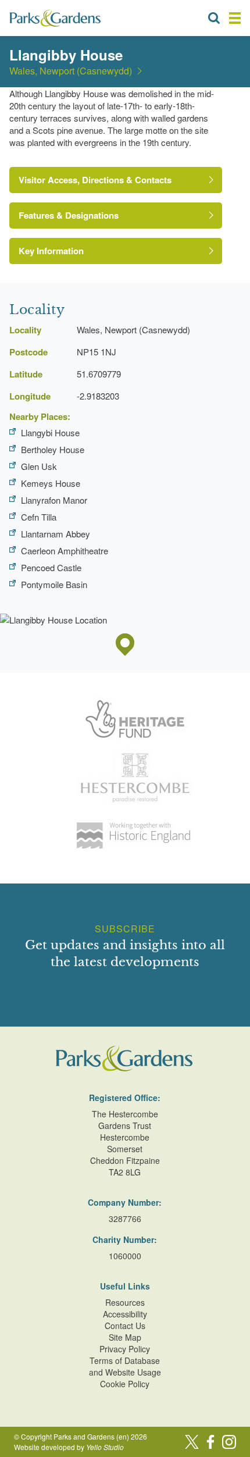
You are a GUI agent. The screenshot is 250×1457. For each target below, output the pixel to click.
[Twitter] (192, 1442)
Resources (125, 1302)
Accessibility (125, 1314)
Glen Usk (39, 466)
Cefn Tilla (38, 517)
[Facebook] (210, 1442)
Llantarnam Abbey (55, 534)
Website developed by (69, 1447)
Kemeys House (50, 483)
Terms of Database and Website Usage (125, 1366)
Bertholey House (52, 449)
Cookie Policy (124, 1384)
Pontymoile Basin (54, 584)
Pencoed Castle (51, 567)
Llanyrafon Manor (54, 500)
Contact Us (125, 1325)
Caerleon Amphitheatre (64, 550)
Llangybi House (50, 432)
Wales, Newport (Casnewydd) (70, 71)
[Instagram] (229, 1442)
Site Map (125, 1337)
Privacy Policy (124, 1349)
